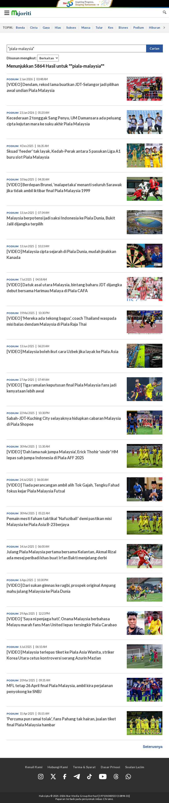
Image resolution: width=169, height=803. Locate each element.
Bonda (20, 27)
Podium (138, 27)
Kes (110, 27)
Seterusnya (152, 747)
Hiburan (154, 27)
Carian (154, 48)
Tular (99, 27)
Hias (58, 27)
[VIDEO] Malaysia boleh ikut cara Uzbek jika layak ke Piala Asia (62, 351)
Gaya (46, 27)
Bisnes (123, 27)
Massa (85, 27)
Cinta (33, 27)
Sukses (71, 27)
